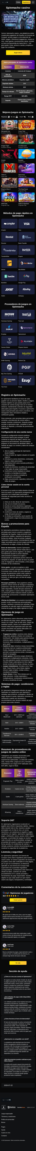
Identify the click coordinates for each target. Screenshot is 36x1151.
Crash (21, 116)
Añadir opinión (18, 900)
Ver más (18, 963)
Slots (29, 116)
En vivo (13, 116)
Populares (4, 116)
